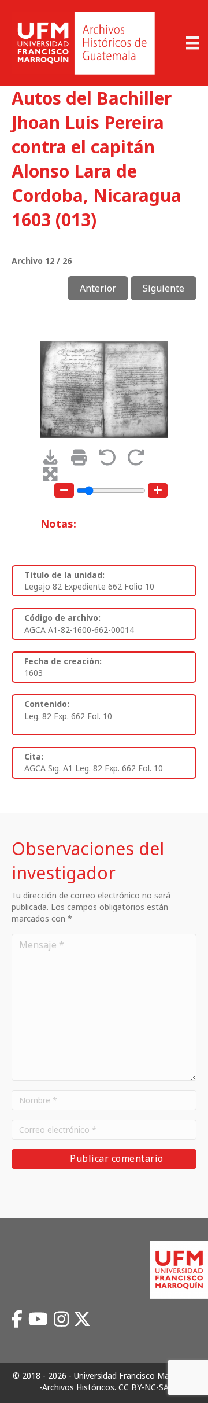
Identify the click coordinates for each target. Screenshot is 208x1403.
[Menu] (192, 42)
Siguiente (163, 288)
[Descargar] (54, 460)
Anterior (98, 288)
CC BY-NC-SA (143, 1387)
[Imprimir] (83, 460)
